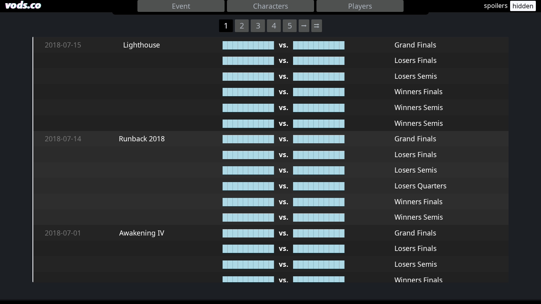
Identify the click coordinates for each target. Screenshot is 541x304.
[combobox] (181, 6)
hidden (522, 6)
